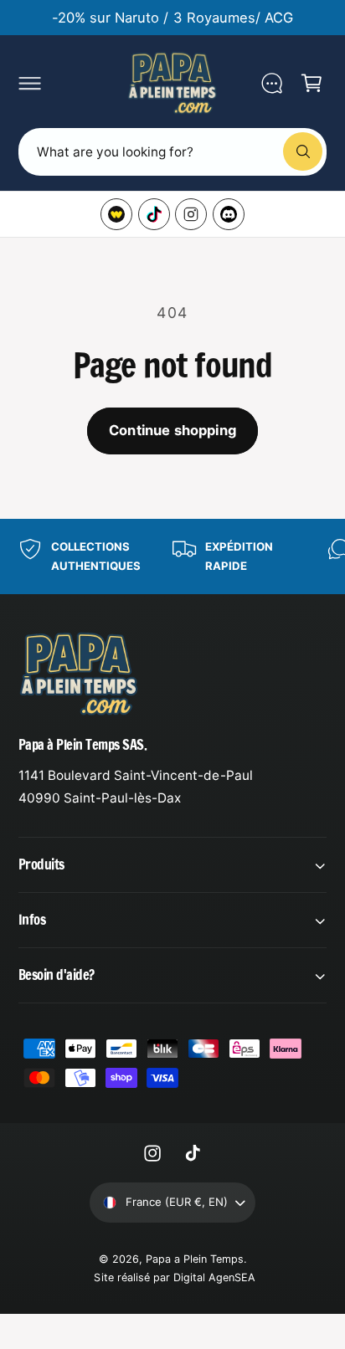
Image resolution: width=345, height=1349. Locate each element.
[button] (29, 83)
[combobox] (172, 152)
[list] (172, 556)
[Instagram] (191, 214)
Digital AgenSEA (214, 1277)
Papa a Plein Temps (195, 1259)
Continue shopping (172, 430)
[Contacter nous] (271, 83)
